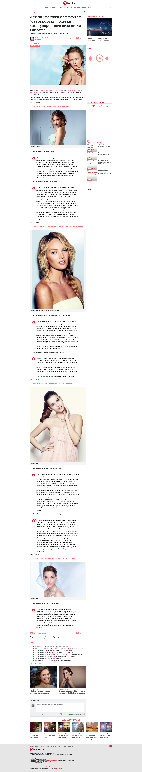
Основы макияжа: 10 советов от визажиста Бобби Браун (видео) (72, 692)
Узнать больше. (58, 768)
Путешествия (68, 7)
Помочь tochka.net (44, 12)
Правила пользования (34, 766)
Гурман (77, 7)
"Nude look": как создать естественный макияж (40, 692)
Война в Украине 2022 (58, 12)
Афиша (83, 7)
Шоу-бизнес (47, 7)
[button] (107, 7)
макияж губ (50, 646)
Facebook (48, 637)
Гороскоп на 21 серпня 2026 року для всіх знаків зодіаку (78, 735)
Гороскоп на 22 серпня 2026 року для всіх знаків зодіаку (64, 735)
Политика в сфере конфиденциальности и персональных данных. (54, 766)
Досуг (89, 7)
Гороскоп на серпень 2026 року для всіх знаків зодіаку (99, 39)
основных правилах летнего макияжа (50, 90)
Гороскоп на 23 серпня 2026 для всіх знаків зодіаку (50, 735)
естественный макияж (42, 648)
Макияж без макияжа (59, 648)
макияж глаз (39, 646)
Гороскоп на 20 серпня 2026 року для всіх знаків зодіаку (106, 735)
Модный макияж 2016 (76, 648)
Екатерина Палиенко (41, 37)
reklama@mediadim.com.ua (53, 760)
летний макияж (63, 646)
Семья (60, 7)
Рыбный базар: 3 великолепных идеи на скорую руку (104, 162)
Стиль (54, 7)
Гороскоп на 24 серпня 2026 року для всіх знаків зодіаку (36, 735)
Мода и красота (35, 45)
